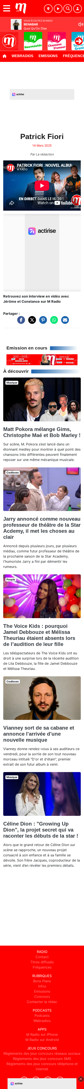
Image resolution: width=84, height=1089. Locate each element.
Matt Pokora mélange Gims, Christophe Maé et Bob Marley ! (42, 432)
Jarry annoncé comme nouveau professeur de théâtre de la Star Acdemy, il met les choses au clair (42, 528)
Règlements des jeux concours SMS (42, 1058)
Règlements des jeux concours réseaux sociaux (42, 1053)
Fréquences (42, 967)
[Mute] (81, 24)
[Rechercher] (67, 8)
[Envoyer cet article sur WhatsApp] (53, 322)
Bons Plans (42, 981)
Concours (42, 996)
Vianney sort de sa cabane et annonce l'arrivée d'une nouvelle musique (38, 734)
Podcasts (42, 1015)
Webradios (22, 56)
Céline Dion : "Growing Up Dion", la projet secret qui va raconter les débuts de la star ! (40, 830)
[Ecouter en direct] (58, 8)
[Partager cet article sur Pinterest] (42, 322)
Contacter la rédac (42, 1002)
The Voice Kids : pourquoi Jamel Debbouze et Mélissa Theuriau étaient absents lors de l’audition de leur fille (39, 635)
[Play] (5, 38)
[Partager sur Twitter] (31, 322)
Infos (42, 986)
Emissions (48, 56)
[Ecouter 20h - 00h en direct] (42, 359)
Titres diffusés (42, 962)
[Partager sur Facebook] (20, 322)
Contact (42, 957)
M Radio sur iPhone (42, 1034)
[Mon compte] (77, 8)
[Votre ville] (48, 8)
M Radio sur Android (42, 1039)
